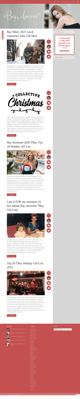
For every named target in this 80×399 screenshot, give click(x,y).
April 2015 (32, 390)
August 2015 (32, 385)
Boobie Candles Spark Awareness (16, 336)
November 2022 (33, 330)
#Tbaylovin (64, 1)
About (58, 1)
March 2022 (32, 332)
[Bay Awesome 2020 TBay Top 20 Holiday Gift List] (26, 162)
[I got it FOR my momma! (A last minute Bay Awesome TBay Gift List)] (26, 225)
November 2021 (33, 334)
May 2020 (32, 344)
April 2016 (32, 378)
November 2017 (33, 367)
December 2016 (33, 372)
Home (54, 1)
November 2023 (33, 329)
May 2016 (32, 377)
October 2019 (33, 350)
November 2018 (33, 357)
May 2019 (32, 354)
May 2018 (32, 362)
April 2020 (32, 345)
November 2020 (33, 339)
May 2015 (32, 388)
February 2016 (33, 380)
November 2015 (33, 382)
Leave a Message (72, 1)
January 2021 (32, 335)
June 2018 (32, 360)
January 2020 (32, 347)
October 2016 (33, 373)
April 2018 (32, 363)
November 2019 (33, 349)
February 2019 (33, 355)
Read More (11, 84)
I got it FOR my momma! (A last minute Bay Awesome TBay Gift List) (25, 205)
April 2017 (32, 368)
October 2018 (33, 358)
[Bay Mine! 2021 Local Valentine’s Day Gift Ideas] (26, 51)
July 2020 (32, 340)
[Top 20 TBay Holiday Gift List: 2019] (26, 283)
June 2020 (32, 342)
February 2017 (33, 370)
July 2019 (32, 352)
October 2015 (33, 383)
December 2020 (33, 337)
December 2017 (33, 365)
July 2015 (32, 387)
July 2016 (32, 375)
